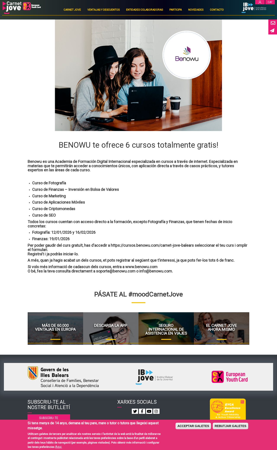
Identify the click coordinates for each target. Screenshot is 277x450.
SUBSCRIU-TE (48, 418)
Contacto (217, 9)
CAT (270, 2)
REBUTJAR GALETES (230, 426)
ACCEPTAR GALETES (193, 426)
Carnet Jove (72, 9)
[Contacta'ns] (272, 23)
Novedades (195, 9)
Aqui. (58, 446)
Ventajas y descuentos (103, 9)
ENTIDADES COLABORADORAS (144, 9)
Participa (175, 9)
